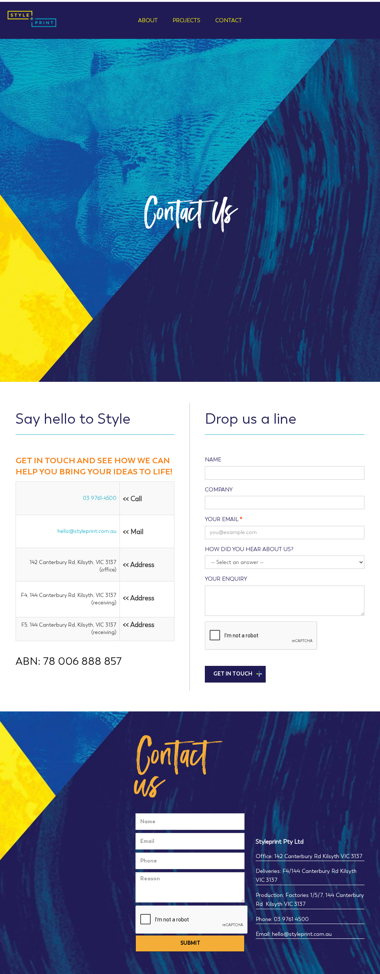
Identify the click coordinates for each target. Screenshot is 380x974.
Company (219, 489)
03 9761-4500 (100, 498)
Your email (222, 519)
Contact (228, 20)
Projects (186, 20)
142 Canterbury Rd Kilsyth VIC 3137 (318, 856)
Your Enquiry (226, 579)
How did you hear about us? (249, 549)
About (148, 20)
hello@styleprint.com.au (87, 531)
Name (213, 459)
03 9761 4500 (290, 919)
